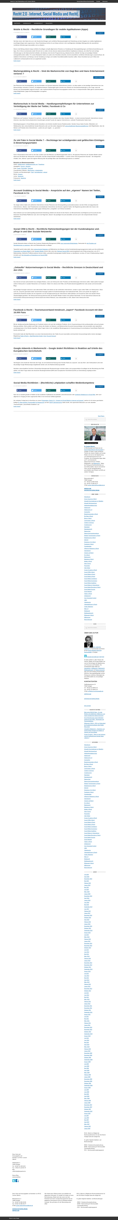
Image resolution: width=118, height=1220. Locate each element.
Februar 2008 (87, 1100)
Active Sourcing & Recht (90, 499)
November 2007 (88, 1107)
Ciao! (32, 172)
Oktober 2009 (87, 1057)
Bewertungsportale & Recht (91, 514)
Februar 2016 (87, 922)
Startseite (17, 23)
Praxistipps (49, 23)
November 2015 (88, 926)
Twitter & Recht (88, 593)
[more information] (76, 37)
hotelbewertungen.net (32, 164)
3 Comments (100, 33)
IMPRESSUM (87, 488)
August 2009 (87, 1061)
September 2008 (88, 1085)
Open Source (87, 563)
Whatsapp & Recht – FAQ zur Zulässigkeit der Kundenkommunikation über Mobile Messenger (94, 725)
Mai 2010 (86, 1042)
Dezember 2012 (88, 988)
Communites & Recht (89, 520)
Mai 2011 (86, 1018)
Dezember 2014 (88, 943)
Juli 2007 (86, 1115)
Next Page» (101, 416)
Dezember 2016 (88, 915)
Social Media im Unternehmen (91, 585)
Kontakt (98, 1)
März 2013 (86, 982)
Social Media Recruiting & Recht (92, 587)
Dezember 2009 (88, 1053)
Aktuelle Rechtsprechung (90, 503)
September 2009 (88, 1059)
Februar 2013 (87, 984)
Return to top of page (14, 1218)
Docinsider (24, 168)
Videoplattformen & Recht (90, 604)
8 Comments (100, 196)
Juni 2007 (86, 1117)
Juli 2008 (86, 1089)
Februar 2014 (87, 958)
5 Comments (100, 273)
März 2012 (86, 999)
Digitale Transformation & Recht (92, 535)
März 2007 (86, 1124)
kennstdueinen (39, 172)
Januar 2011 (87, 1025)
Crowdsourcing (88, 524)
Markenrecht (87, 557)
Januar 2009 (87, 1077)
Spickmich (20, 176)
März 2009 (86, 1072)
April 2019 (86, 898)
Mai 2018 (86, 904)
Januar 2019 (87, 900)
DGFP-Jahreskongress (55, 402)
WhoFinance (31, 170)
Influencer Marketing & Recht (91, 548)
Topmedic (30, 168)
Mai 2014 (86, 954)
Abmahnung (87, 496)
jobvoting (28, 166)
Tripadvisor (41, 164)
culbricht (26, 32)
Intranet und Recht (88, 553)
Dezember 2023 (88, 878)
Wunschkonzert (88, 619)
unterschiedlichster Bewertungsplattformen (76, 126)
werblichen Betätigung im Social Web (85, 394)
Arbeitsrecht (87, 507)
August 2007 (87, 1113)
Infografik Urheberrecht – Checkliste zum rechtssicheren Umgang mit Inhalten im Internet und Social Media (94, 730)
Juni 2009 (86, 1066)
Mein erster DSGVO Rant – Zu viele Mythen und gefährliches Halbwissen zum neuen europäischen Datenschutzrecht (94, 714)
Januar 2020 (87, 894)
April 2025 (86, 876)
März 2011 (86, 1021)
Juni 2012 (86, 995)
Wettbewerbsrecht (88, 613)
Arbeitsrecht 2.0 (88, 509)
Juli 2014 (86, 950)
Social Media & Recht (89, 574)
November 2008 (88, 1081)
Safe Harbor (87, 568)
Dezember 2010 (88, 1027)
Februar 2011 (87, 1023)
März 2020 (86, 891)
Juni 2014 (86, 952)
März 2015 (86, 937)
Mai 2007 (86, 1120)
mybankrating (39, 170)
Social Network (88, 591)
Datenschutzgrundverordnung (91, 533)
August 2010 (87, 1036)
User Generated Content (90, 598)
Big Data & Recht (88, 516)
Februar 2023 (87, 883)
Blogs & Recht (87, 518)
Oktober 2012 (87, 990)
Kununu (23, 166)
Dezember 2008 (88, 1079)
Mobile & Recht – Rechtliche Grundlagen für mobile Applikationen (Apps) (51, 29)
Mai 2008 (86, 1094)
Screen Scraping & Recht (90, 570)
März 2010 (86, 1046)
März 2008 (86, 1098)
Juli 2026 (86, 874)
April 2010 (86, 1044)
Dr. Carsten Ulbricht (89, 446)
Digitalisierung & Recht (90, 537)
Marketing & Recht (89, 559)
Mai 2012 (86, 997)
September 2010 (88, 1033)
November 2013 (88, 965)
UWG (85, 600)
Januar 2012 (87, 1003)
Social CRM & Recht (89, 572)
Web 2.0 (86, 608)
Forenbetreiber (87, 546)
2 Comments (100, 109)
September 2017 (88, 907)
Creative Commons (89, 522)
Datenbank (87, 527)
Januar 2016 (87, 924)
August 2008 (87, 1087)
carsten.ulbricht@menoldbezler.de (96, 485)
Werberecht (87, 611)
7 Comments (100, 235)
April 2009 (86, 1070)
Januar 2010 (87, 1051)
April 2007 (86, 1122)
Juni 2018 (86, 902)
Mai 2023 (86, 881)
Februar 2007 (87, 1126)
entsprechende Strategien (41, 249)
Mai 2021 (86, 887)
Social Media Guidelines (90, 583)
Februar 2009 (87, 1074)
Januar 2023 (87, 885)
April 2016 (86, 919)
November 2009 (88, 1055)
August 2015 (87, 932)
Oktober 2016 (87, 917)
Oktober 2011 (87, 1010)
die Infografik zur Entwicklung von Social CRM (34, 255)
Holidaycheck (21, 164)
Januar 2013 (87, 986)
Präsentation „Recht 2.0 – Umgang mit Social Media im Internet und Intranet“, (63, 400)
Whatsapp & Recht (89, 615)
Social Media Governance (90, 580)
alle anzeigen (87, 705)
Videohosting (87, 602)
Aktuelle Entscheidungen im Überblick (93, 501)
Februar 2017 (87, 911)
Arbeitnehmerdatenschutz (90, 505)
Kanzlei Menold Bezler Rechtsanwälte (85, 1)
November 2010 (88, 1029)
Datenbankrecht (88, 529)
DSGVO (86, 540)
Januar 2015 (87, 941)
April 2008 (86, 1096)
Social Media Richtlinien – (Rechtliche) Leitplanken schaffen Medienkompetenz (54, 383)
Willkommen (87, 617)
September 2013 (88, 969)
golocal (45, 172)
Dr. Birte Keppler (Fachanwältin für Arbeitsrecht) (31, 402)
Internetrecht (87, 550)
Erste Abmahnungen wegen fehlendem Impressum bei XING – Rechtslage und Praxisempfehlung (94, 719)
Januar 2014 (87, 960)
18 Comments (99, 316)
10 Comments (99, 386)
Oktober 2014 (87, 947)
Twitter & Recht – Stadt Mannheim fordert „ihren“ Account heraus (38, 336)
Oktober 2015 (87, 928)
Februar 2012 (87, 1001)
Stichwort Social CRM (63, 251)
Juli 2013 (86, 973)
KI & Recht (87, 555)
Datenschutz (27, 23)
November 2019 (88, 896)
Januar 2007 (87, 1128)
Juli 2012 (86, 993)
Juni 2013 (86, 975)
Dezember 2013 (88, 962)
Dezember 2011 (88, 1006)
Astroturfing (87, 512)
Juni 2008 (86, 1092)
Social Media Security (89, 589)
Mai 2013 (86, 978)
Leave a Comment (99, 77)
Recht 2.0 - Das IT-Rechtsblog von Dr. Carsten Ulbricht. (22, 1)
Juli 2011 (86, 1016)
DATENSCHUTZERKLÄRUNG (91, 490)
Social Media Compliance (90, 578)
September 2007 (88, 1111)
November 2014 (88, 945)
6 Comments (100, 146)
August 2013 (87, 971)
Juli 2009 (86, 1064)
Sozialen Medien (39, 251)
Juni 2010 (86, 1040)
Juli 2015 (86, 934)
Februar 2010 (87, 1049)
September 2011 (88, 1012)
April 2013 (86, 980)
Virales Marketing (88, 606)
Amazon (20, 174)
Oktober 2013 (87, 967)
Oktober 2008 (87, 1083)
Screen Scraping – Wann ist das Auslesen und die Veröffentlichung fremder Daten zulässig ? (94, 736)
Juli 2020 (86, 889)
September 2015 (88, 930)
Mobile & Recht (88, 561)
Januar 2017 (87, 913)
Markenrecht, (97, 463)
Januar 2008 (87, 1102)
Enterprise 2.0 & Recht (90, 542)
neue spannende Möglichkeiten (69, 243)
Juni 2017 (86, 909)
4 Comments (100, 354)
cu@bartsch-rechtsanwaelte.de (95, 691)
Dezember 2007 (88, 1105)
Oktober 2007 (87, 1109)
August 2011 (87, 1014)
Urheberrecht (38, 23)
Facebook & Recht (89, 544)
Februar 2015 (87, 939)
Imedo (19, 168)
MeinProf (23, 178)
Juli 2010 (86, 1038)
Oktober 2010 (87, 1031)
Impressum (105, 1)
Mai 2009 (86, 1068)
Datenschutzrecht (100, 670)
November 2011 (88, 1008)
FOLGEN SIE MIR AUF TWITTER (95, 657)
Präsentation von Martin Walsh (22, 251)
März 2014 (86, 956)
